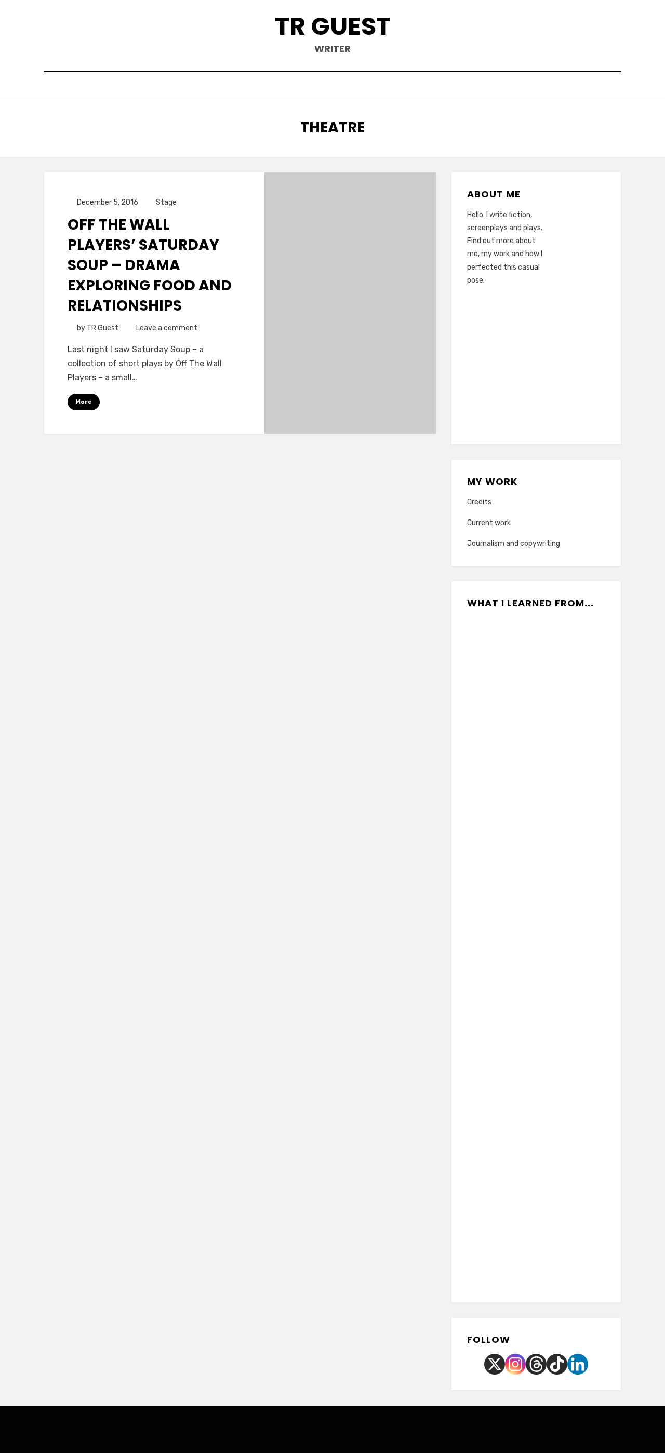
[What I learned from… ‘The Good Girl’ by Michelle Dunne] (513, 718)
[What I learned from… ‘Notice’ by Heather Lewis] (513, 1120)
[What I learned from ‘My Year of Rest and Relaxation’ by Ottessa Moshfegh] (559, 919)
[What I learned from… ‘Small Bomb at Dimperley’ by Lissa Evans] (513, 852)
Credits (479, 502)
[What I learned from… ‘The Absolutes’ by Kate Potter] (513, 986)
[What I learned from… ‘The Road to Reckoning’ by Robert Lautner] (559, 852)
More (83, 401)
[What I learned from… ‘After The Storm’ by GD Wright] (559, 1187)
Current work (489, 522)
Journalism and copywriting (513, 543)
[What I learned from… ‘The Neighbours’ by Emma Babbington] (559, 1254)
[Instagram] (515, 1364)
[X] (494, 1364)
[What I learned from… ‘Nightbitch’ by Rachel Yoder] (559, 1053)
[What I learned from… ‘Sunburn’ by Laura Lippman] (559, 651)
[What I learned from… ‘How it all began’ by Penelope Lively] (559, 986)
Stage (166, 202)
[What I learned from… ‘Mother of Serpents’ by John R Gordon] (513, 1187)
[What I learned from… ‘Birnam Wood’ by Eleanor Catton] (513, 919)
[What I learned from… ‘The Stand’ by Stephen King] (559, 785)
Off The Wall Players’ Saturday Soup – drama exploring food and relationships (150, 265)
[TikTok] (557, 1364)
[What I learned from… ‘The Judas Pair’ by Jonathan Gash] (513, 651)
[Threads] (536, 1364)
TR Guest (333, 26)
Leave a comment (166, 328)
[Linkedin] (577, 1364)
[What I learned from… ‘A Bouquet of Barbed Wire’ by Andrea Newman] (559, 1120)
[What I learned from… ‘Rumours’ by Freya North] (513, 1053)
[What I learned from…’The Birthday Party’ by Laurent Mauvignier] (513, 1254)
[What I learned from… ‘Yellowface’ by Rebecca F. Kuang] (559, 718)
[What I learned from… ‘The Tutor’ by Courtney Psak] (513, 785)
